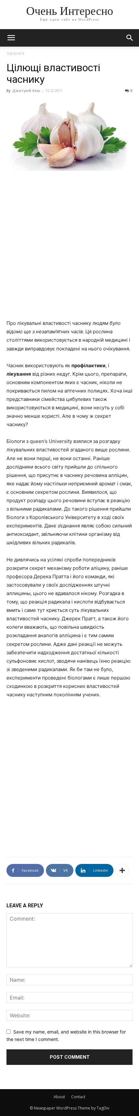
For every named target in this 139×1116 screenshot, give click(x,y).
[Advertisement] (69, 248)
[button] (130, 38)
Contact (78, 1096)
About (59, 1096)
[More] (122, 870)
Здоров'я (15, 53)
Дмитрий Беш (26, 90)
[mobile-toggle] (11, 38)
